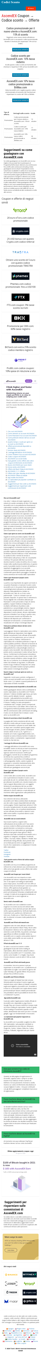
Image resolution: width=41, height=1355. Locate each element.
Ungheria (18, 1341)
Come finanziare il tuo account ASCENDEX (22, 436)
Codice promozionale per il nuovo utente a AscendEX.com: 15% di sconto (20, 31)
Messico (28, 1333)
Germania (7, 1331)
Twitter (6, 850)
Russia (35, 1341)
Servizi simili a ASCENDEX (16, 467)
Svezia (27, 1341)
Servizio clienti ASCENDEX (16, 450)
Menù (31, 8)
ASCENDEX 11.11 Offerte (16, 471)
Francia (35, 1331)
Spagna (10, 1329)
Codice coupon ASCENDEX (17, 457)
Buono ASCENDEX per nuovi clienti (20, 465)
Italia (6, 1333)
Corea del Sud (22, 1337)
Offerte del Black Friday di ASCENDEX (20, 469)
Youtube (6, 856)
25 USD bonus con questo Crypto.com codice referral (20, 240)
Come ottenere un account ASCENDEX (21, 434)
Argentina (18, 1335)
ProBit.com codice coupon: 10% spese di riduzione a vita (20, 370)
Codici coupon (21, 1343)
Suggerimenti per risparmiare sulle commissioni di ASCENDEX (19, 487)
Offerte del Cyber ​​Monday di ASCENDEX (21, 473)
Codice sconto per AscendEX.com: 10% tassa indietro (20, 59)
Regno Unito (21, 1329)
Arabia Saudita (12, 1339)
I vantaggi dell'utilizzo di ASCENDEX (20, 452)
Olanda (17, 1331)
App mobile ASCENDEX (16, 478)
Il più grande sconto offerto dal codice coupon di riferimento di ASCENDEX (21, 462)
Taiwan (32, 1337)
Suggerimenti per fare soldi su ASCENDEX (22, 484)
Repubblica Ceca (16, 1333)
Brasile (34, 1335)
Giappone (10, 1337)
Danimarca (8, 1341)
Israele (22, 1339)
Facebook (7, 852)
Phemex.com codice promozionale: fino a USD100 (21, 285)
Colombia (8, 1335)
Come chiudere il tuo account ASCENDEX (22, 454)
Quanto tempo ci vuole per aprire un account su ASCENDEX (20, 443)
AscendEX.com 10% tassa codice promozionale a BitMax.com (20, 84)
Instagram (7, 854)
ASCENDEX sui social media (17, 459)
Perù (27, 1335)
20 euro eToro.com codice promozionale (20, 219)
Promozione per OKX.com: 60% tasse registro (20, 327)
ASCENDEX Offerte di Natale (17, 475)
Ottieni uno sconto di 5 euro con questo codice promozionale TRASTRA (20, 262)
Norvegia (31, 1339)
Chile (36, 1333)
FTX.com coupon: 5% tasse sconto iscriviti (20, 306)
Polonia (31, 1329)
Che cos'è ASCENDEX (15, 431)
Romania (26, 1331)
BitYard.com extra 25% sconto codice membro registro (20, 349)
